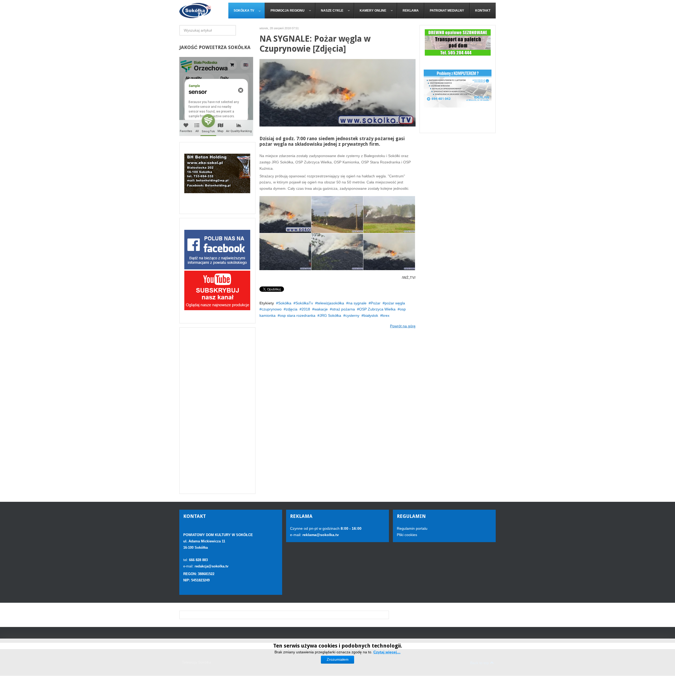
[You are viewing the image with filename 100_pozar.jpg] (337, 214)
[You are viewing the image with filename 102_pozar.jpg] (285, 251)
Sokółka (284, 303)
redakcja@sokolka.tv (211, 566)
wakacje (321, 309)
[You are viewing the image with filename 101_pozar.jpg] (389, 214)
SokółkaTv (304, 303)
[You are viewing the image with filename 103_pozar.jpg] (337, 251)
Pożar (375, 303)
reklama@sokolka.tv (320, 535)
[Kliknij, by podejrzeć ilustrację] (337, 92)
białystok (371, 315)
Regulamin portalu (412, 528)
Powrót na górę (403, 326)
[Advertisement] (217, 411)
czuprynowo (272, 309)
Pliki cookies (407, 535)
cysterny (352, 315)
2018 (306, 309)
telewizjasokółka (330, 303)
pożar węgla (395, 303)
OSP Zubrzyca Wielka (377, 309)
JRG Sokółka (330, 315)
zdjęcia (291, 309)
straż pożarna (343, 309)
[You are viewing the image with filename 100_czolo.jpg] (285, 214)
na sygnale (357, 303)
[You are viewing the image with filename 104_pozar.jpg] (389, 251)
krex (385, 315)
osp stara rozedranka (297, 315)
